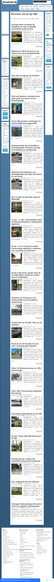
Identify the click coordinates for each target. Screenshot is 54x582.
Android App (23, 532)
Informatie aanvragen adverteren (41, 552)
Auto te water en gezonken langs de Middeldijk (25, 198)
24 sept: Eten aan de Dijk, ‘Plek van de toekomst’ (26, 323)
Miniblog (5, 539)
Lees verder (17, 44)
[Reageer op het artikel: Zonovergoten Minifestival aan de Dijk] (25, 415)
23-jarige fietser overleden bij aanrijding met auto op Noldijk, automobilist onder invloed (23, 26)
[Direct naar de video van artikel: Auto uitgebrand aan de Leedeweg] (21, 483)
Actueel (26, 6)
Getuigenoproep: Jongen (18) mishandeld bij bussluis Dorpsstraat (25, 460)
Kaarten (27, 9)
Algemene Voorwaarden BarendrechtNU (42, 540)
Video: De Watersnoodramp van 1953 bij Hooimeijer (26, 369)
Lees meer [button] (27, 580)
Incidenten (35, 6)
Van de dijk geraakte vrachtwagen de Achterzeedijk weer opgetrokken (26, 122)
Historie (4, 91)
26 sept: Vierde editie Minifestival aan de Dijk (26, 437)
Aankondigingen (5, 84)
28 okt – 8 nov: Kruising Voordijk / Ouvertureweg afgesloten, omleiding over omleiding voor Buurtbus (26, 248)
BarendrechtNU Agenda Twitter (27, 572)
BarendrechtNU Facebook (26, 552)
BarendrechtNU (5, 88)
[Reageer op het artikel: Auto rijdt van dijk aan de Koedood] (21, 77)
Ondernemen (5, 95)
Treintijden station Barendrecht (10, 544)
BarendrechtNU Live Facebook (27, 554)
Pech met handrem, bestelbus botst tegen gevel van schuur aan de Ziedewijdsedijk (25, 98)
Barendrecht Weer (49, 60)
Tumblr (21, 544)
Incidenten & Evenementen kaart (10, 549)
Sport (4, 102)
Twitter (4, 65)
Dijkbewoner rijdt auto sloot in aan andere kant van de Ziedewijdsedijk (25, 52)
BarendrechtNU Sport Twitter (26, 577)
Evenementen (42, 6)
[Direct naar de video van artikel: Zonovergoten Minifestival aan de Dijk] (23, 415)
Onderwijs (5, 96)
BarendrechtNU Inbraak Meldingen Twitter (25, 570)
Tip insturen (39, 546)
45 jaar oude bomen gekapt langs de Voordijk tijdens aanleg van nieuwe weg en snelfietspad (25, 275)
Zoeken (32, 9)
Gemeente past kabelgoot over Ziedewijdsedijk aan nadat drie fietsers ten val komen (26, 174)
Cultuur (4, 89)
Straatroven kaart (7, 551)
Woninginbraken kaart (8, 554)
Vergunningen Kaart (5, 150)
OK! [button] (47, 580)
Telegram (5, 67)
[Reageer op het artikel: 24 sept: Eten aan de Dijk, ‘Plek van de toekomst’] (21, 326)
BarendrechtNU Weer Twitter (26, 567)
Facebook (5, 69)
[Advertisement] (7, 22)
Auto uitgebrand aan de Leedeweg (25, 481)
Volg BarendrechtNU (5, 73)
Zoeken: (48, 31)
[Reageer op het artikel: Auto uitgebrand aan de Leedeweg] (22, 483)
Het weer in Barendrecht (8, 542)
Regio (4, 100)
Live (31, 6)
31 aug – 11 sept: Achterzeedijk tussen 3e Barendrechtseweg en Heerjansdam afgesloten (26, 221)
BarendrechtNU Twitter (25, 563)
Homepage (5, 532)
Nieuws (5, 535)
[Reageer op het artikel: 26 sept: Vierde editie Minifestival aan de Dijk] (21, 440)
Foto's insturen (5, 113)
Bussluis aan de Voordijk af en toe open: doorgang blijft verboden (25, 344)
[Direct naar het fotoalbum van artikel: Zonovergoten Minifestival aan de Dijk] (22, 415)
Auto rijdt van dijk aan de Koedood (25, 75)
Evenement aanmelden (42, 550)
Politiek (4, 98)
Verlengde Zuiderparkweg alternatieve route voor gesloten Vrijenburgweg (26, 505)
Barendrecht (5, 86)
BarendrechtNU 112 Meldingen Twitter (27, 565)
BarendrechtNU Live (7, 540)
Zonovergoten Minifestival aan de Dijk (26, 413)
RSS (21, 535)
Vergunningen (6, 556)
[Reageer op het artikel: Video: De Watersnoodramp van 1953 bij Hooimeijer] (22, 372)
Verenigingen (5, 103)
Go (47, 35)
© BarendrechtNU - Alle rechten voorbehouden (44, 532)
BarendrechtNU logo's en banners (42, 535)
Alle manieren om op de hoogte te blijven (27, 546)
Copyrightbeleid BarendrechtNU (44, 538)
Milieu (4, 93)
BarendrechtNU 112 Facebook (27, 556)
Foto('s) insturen (40, 548)
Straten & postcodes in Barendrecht (8, 562)
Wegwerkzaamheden (5, 105)
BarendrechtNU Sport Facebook (27, 557)
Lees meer (39, 46)
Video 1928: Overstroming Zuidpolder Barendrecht (26, 392)
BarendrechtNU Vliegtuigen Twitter (26, 575)
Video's (22, 9)
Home (22, 6)
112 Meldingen (6, 537)
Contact (37, 9)
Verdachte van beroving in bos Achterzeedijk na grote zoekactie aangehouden (24, 299)
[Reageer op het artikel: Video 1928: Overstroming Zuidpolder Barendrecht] (21, 394)
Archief (48, 87)
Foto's (48, 6)
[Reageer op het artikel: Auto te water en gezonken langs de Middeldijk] (20, 200)
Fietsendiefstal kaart (7, 553)
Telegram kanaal (23, 542)
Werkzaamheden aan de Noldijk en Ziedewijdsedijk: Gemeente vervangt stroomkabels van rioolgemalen (25, 147)
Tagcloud (5, 560)
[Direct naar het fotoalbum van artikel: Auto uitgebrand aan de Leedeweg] (19, 483)
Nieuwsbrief (5, 63)
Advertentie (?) (5, 33)
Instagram (5, 70)
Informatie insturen (5, 117)
